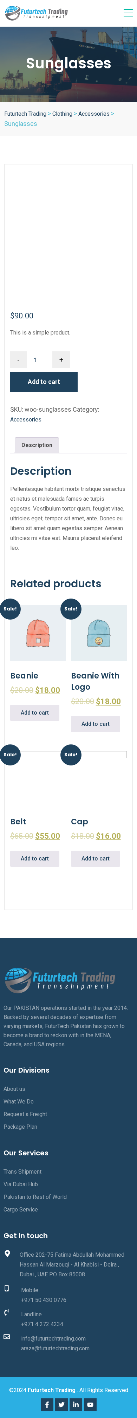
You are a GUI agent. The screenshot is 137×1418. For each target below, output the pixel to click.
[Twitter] (61, 1404)
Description (36, 445)
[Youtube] (90, 1404)
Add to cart (44, 381)
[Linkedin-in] (76, 1404)
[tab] (37, 445)
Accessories (25, 419)
